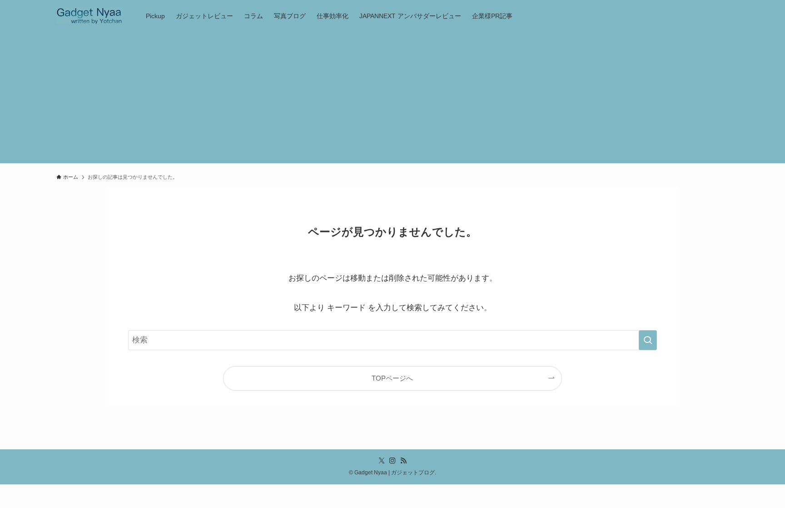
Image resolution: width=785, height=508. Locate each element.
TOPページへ (392, 378)
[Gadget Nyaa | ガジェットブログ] (89, 15)
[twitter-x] (382, 461)
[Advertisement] (392, 99)
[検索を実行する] (648, 340)
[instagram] (392, 461)
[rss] (403, 461)
